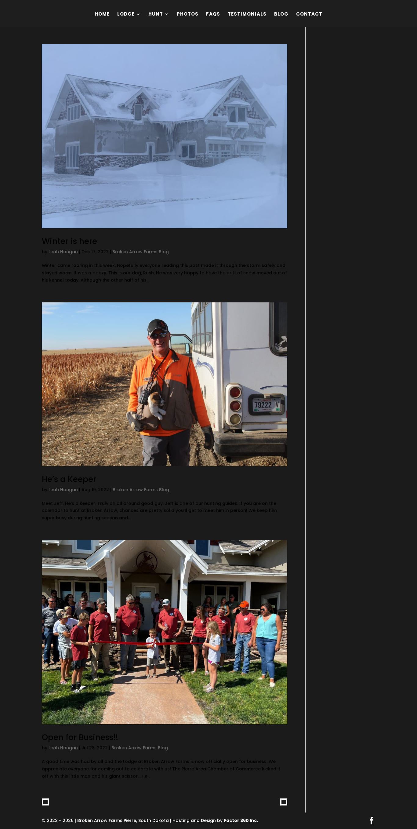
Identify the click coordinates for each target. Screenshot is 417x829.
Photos (187, 14)
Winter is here (69, 241)
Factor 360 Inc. (241, 820)
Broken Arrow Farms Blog (140, 252)
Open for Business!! (80, 737)
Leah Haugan (63, 252)
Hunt (155, 14)
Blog (281, 14)
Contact (309, 14)
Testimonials (247, 14)
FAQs (213, 14)
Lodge (126, 14)
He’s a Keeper (69, 479)
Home (102, 14)
